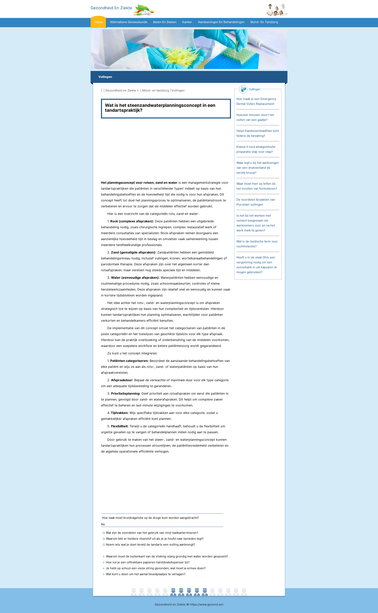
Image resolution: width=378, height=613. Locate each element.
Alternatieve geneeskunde (128, 22)
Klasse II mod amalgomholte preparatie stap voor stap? (255, 149)
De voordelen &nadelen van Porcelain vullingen (255, 202)
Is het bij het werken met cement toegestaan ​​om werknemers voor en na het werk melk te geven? (255, 223)
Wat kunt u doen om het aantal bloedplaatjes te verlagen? (145, 574)
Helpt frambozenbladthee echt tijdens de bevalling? (257, 133)
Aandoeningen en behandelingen (221, 22)
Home (99, 22)
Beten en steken (164, 22)
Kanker (187, 22)
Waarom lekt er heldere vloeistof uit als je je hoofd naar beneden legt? (155, 538)
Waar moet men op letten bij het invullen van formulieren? (256, 186)
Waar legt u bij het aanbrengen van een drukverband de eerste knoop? (257, 167)
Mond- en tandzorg (264, 22)
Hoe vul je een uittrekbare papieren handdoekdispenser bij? (148, 562)
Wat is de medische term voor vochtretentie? (257, 243)
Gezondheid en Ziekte (120, 90)
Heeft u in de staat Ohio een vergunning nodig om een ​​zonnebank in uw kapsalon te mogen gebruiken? (256, 264)
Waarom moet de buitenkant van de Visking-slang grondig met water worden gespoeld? (167, 556)
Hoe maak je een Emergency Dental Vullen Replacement (256, 101)
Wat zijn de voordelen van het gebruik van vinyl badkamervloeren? (152, 533)
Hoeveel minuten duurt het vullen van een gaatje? (255, 117)
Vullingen (105, 77)
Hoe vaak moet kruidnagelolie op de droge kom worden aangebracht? (150, 518)
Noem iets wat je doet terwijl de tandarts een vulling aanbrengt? (150, 544)
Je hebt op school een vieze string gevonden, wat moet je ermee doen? (156, 568)
